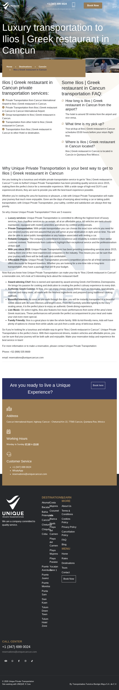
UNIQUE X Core (24, 684)
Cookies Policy (66, 521)
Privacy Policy (69, 527)
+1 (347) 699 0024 (57, 3)
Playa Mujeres (54, 552)
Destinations (25, 66)
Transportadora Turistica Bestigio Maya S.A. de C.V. (95, 684)
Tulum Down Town (45, 611)
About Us (66, 506)
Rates (65, 558)
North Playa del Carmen (54, 528)
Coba (44, 534)
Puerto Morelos (46, 585)
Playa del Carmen (54, 542)
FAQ (64, 540)
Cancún (42, 66)
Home (9, 66)
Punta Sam (45, 593)
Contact (66, 572)
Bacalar (46, 507)
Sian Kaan (44, 601)
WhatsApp (17, 470)
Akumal (46, 502)
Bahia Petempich (47, 514)
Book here (98, 385)
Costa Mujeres (54, 504)
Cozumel (54, 511)
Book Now (93, 5)
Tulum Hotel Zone (45, 622)
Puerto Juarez (45, 576)
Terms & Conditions (67, 512)
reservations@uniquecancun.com (61, 9)
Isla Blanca (53, 517)
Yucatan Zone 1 (54, 568)
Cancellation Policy (68, 533)
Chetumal (47, 524)
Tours (64, 568)
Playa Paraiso (54, 560)
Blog (64, 544)
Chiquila (46, 529)
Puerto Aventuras (47, 568)
